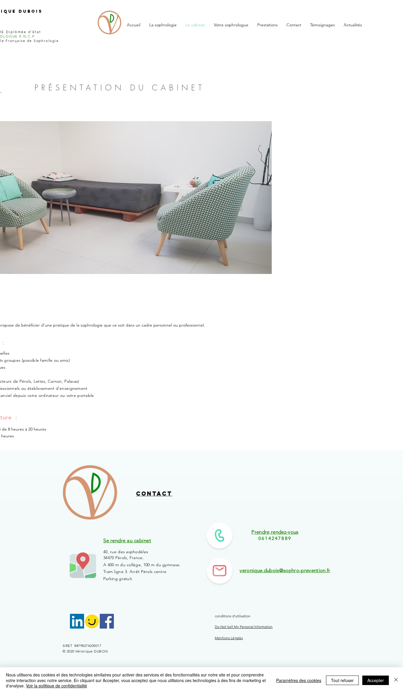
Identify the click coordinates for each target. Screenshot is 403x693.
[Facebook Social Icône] (106, 621)
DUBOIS (31, 11)
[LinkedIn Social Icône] (77, 621)
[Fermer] (395, 680)
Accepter (375, 680)
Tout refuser (342, 680)
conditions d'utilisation (233, 616)
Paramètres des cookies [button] (298, 680)
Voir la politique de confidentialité (56, 686)
